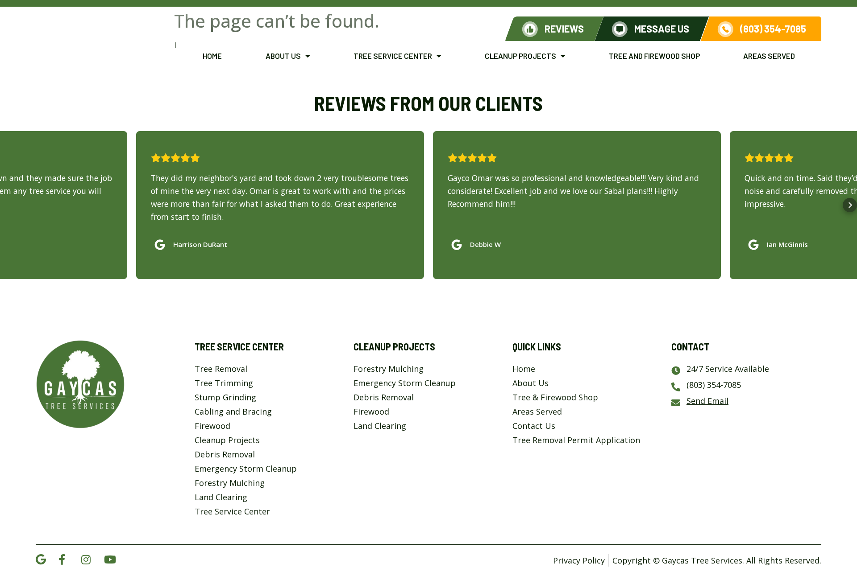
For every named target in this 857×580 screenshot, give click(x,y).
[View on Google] (162, 242)
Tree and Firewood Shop (654, 55)
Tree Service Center (393, 55)
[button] (7, 205)
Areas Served (769, 55)
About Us (283, 55)
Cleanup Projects (520, 55)
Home (212, 55)
